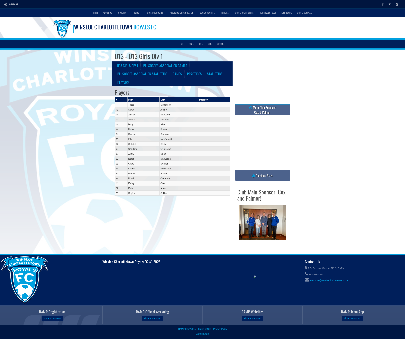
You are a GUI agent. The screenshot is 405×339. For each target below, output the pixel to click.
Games (177, 73)
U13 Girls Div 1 (127, 65)
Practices (194, 73)
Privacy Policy (220, 328)
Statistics (214, 73)
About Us (107, 12)
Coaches (122, 12)
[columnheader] (121, 99)
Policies (225, 12)
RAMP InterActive (187, 328)
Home (95, 12)
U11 (182, 43)
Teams (136, 12)
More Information (52, 318)
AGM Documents (207, 12)
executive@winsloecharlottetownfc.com (329, 280)
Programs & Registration (181, 12)
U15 (200, 43)
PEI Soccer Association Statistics (142, 73)
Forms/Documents (154, 12)
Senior (220, 43)
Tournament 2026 (268, 12)
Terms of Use (204, 328)
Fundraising (286, 12)
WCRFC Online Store (244, 12)
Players (123, 82)
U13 (191, 43)
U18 (209, 43)
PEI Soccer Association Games (165, 65)
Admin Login (202, 333)
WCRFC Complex (304, 12)
